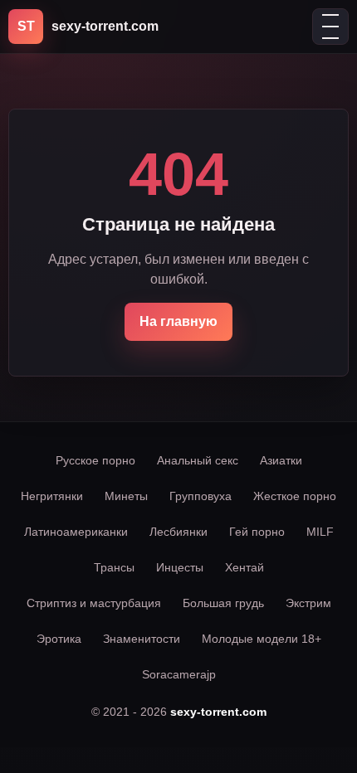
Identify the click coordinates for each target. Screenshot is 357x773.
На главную (178, 321)
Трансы (114, 567)
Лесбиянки (178, 531)
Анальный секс (197, 460)
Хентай (244, 567)
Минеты (126, 496)
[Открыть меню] (330, 26)
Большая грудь (223, 603)
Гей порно (257, 531)
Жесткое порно (294, 496)
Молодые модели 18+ (261, 638)
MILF (320, 531)
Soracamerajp (179, 674)
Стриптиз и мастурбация (94, 603)
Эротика (59, 638)
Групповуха (200, 496)
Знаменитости (141, 638)
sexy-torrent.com (218, 711)
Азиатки (281, 460)
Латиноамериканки (76, 531)
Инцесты (179, 567)
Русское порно (95, 460)
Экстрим (308, 603)
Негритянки (52, 496)
